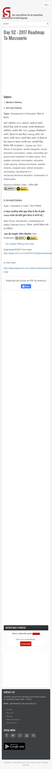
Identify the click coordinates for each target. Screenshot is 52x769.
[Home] (6, 9)
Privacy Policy (12, 722)
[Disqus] (26, 324)
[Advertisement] (26, 69)
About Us (10, 713)
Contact (9, 709)
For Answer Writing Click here (19, 243)
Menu (47, 5)
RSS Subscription (13, 719)
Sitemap (10, 716)
